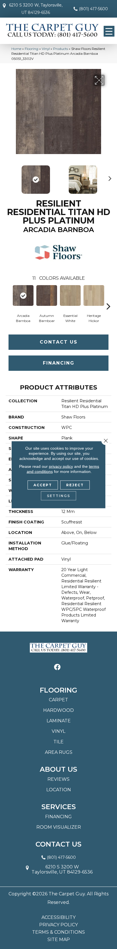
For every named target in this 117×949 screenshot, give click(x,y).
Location (58, 789)
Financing (58, 363)
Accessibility (58, 917)
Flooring (31, 49)
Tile (58, 741)
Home (16, 49)
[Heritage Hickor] (94, 295)
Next (108, 177)
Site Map (58, 939)
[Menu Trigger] (109, 31)
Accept (43, 485)
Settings (58, 495)
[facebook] (57, 667)
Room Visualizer (58, 827)
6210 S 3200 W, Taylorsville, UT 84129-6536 (35, 9)
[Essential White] (70, 295)
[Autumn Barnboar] (46, 295)
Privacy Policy (58, 925)
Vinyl (46, 49)
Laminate (59, 720)
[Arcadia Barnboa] (23, 295)
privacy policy (61, 466)
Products (60, 49)
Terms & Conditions (58, 932)
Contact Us (59, 342)
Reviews (58, 779)
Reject (75, 485)
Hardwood (58, 710)
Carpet (58, 699)
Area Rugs (58, 752)
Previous (8, 177)
